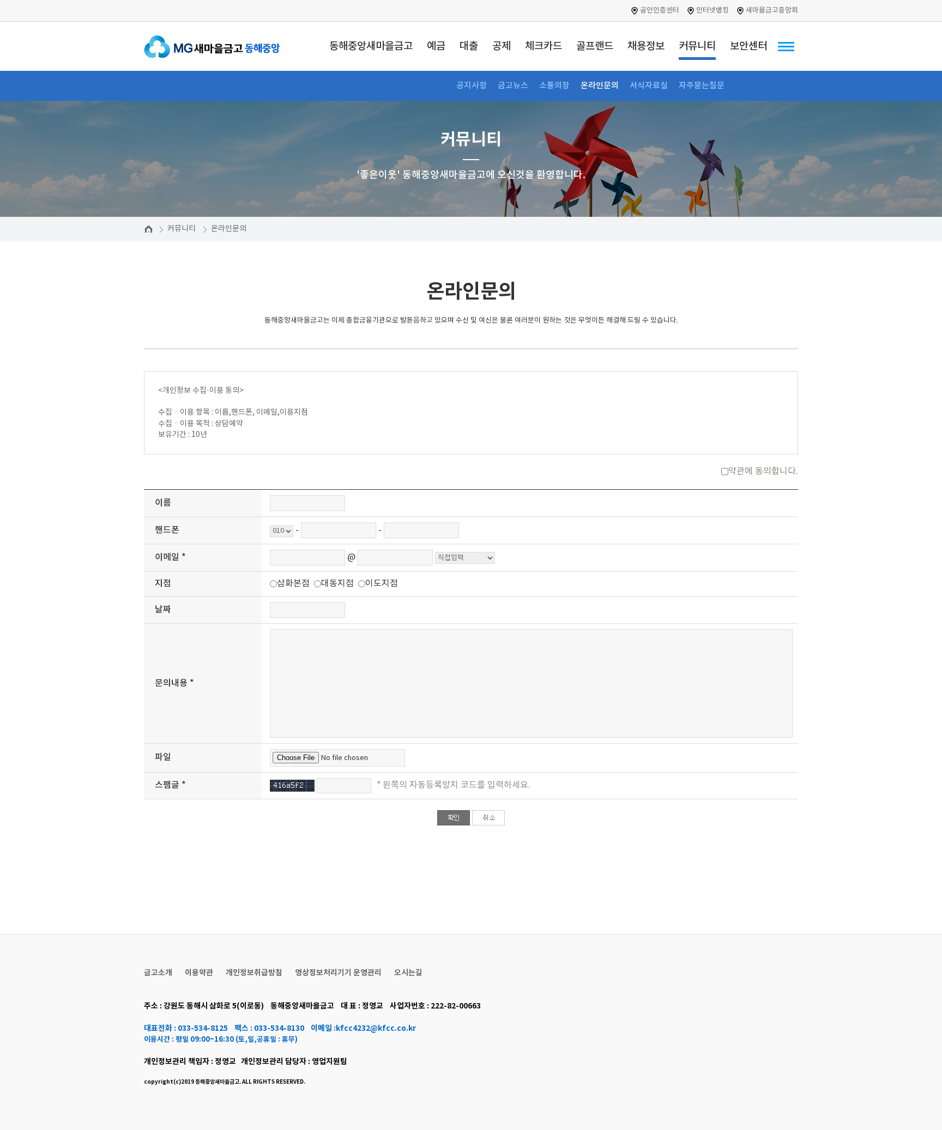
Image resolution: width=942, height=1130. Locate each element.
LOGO (220, 46)
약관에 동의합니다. (763, 471)
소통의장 (554, 85)
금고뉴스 (513, 85)
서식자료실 (649, 85)
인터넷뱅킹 (712, 11)
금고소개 (158, 972)
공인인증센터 (659, 11)
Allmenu (786, 46)
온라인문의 (600, 85)
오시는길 (408, 972)
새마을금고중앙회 (772, 11)
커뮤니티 (181, 228)
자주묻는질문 (701, 85)
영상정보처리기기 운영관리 (338, 972)
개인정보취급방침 (254, 972)
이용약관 (199, 972)
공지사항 (471, 85)
